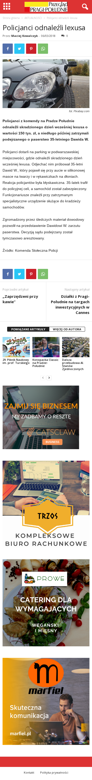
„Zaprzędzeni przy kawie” (20, 299)
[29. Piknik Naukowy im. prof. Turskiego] (16, 347)
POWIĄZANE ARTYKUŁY (28, 329)
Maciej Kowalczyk (24, 36)
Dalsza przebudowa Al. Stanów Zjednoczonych (73, 364)
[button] (84, 7)
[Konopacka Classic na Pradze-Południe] (46, 347)
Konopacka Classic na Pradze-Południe (45, 363)
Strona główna (11, 18)
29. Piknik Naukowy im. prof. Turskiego (16, 361)
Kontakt (29, 772)
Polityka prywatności (54, 772)
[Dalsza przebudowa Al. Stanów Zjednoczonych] (75, 347)
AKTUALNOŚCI (33, 18)
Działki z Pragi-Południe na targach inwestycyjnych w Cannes (70, 304)
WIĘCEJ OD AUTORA (67, 329)
